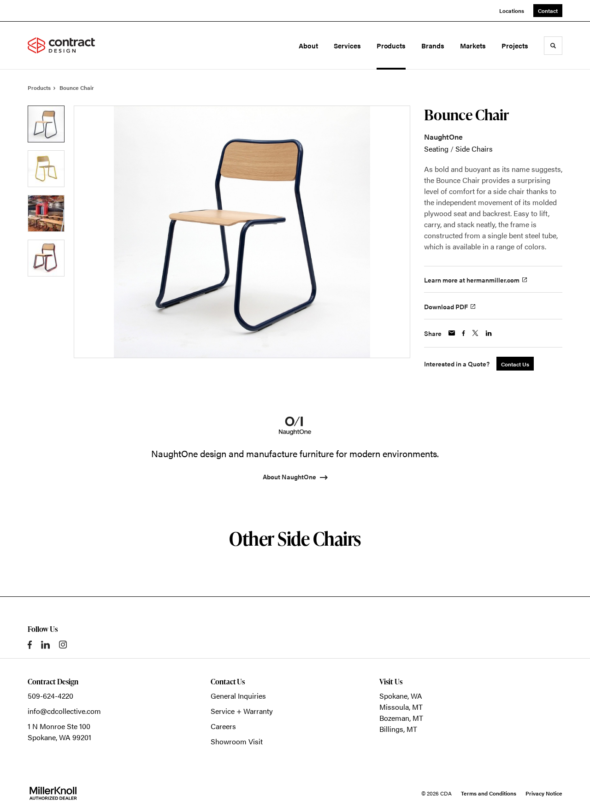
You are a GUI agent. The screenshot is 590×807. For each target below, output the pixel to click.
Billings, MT (398, 729)
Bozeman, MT (401, 718)
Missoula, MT (401, 706)
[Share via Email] (451, 333)
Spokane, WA (400, 695)
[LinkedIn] (45, 645)
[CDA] (68, 45)
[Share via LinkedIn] (488, 333)
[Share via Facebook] (463, 333)
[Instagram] (63, 644)
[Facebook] (30, 645)
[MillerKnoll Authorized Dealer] (53, 793)
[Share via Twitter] (475, 333)
